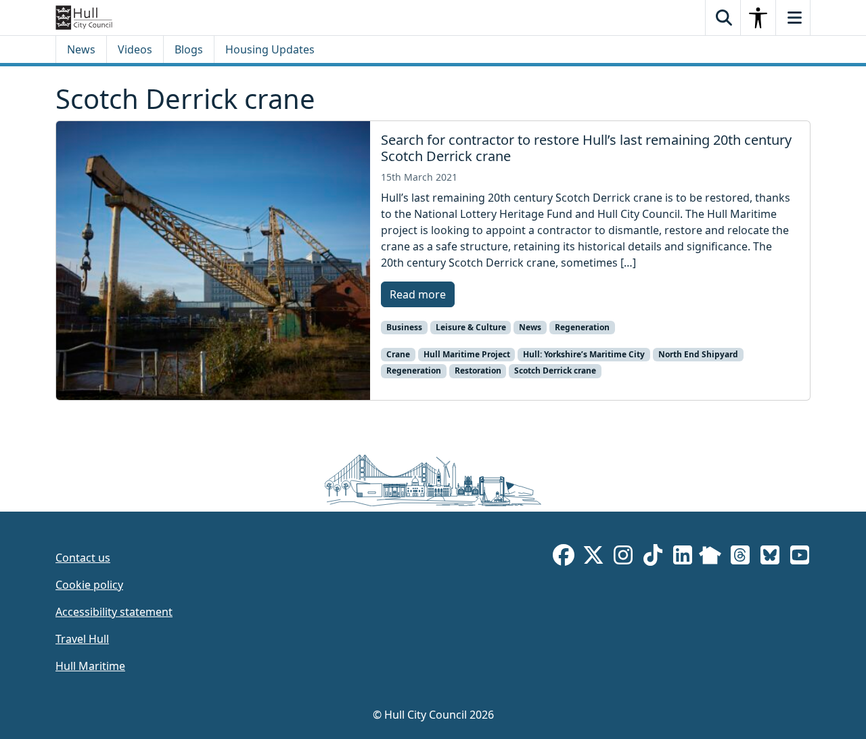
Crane (398, 354)
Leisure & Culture (471, 327)
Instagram (623, 557)
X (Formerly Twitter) (593, 557)
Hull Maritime (90, 665)
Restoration (478, 370)
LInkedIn (682, 557)
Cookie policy (89, 584)
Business (404, 327)
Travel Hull (82, 638)
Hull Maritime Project (467, 354)
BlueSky (770, 557)
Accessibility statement (114, 611)
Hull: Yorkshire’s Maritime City (584, 354)
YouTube (800, 557)
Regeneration (582, 327)
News (81, 49)
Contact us (82, 557)
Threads (740, 557)
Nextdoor (710, 557)
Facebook (563, 557)
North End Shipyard (698, 354)
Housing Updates (270, 49)
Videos (135, 49)
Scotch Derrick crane (555, 370)
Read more (418, 294)
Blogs (189, 49)
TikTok (653, 557)
